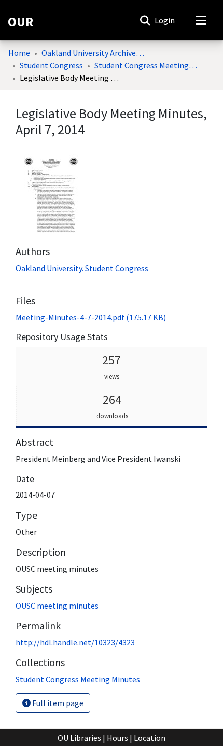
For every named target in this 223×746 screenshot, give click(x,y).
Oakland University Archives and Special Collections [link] (93, 53)
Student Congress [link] (51, 65)
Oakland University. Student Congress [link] (82, 268)
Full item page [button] (57, 703)
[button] (144, 20)
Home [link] (19, 53)
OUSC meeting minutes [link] (57, 605)
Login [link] (165, 20)
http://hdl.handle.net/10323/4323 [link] (75, 642)
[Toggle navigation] (200, 20)
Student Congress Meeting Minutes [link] (146, 65)
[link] (91, 317)
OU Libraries (79, 738)
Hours (117, 738)
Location (149, 738)
